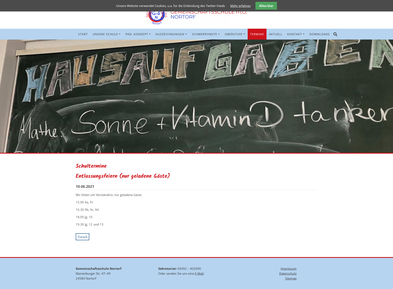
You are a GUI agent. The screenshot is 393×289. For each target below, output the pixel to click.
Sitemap (291, 278)
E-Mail (199, 273)
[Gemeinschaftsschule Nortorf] (196, 23)
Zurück (82, 237)
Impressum (289, 268)
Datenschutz (288, 273)
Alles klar (266, 6)
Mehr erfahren (240, 6)
